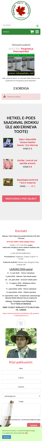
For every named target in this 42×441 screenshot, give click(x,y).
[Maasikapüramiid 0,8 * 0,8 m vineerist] (8, 182)
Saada (33, 425)
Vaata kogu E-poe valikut (21, 198)
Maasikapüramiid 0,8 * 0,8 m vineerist (27, 181)
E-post (21, 378)
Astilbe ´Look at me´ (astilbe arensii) (27, 162)
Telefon (21, 387)
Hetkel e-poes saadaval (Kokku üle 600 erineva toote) (21, 125)
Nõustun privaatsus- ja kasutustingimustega (22, 419)
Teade (21, 401)
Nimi (21, 368)
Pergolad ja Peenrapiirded (23, 50)
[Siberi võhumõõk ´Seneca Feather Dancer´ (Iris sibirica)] (8, 143)
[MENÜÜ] (37, 32)
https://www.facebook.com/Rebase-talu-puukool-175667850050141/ (21, 314)
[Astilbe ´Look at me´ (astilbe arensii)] (8, 164)
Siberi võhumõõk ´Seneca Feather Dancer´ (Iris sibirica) (27, 142)
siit (26, 433)
